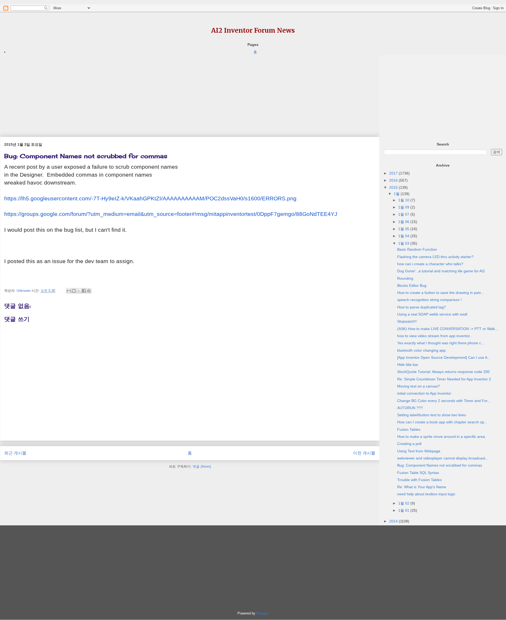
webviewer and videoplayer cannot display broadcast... (442, 458)
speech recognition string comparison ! (429, 300)
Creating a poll (409, 444)
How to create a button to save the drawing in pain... (440, 292)
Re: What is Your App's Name (421, 487)
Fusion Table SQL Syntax (418, 473)
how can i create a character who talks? (430, 264)
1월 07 (404, 214)
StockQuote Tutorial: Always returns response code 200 (443, 372)
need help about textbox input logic (426, 494)
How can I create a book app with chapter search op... (442, 422)
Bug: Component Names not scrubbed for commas (439, 465)
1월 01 (404, 510)
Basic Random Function (417, 249)
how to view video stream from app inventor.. (434, 336)
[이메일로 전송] (68, 290)
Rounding (405, 278)
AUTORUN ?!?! (410, 408)
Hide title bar (407, 364)
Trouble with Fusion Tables (419, 480)
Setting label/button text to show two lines (431, 415)
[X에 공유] (78, 290)
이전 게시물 (364, 453)
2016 (394, 180)
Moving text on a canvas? (418, 386)
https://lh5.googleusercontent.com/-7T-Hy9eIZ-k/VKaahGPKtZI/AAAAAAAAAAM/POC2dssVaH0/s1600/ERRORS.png (150, 198)
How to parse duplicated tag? (421, 307)
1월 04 (404, 236)
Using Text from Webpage (418, 451)
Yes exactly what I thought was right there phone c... (440, 343)
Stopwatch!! (407, 321)
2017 (394, 173)
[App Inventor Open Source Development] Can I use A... (443, 357)
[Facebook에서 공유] (83, 290)
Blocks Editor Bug (411, 285)
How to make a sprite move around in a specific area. (441, 436)
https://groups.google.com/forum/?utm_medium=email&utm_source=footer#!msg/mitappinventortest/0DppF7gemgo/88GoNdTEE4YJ (170, 214)
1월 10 (404, 200)
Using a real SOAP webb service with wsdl (432, 314)
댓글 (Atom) (202, 466)
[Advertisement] (158, 92)
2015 (394, 187)
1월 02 (404, 503)
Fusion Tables (408, 429)
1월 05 (404, 229)
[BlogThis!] (73, 290)
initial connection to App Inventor (424, 393)
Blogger (262, 613)
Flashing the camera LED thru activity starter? (435, 257)
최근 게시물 (15, 453)
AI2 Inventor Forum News (253, 30)
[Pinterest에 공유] (88, 290)
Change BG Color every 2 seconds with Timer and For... (443, 401)
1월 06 (404, 222)
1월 (397, 194)
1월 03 (404, 243)
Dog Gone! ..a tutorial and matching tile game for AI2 (441, 271)
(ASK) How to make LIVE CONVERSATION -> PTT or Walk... (447, 329)
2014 (394, 521)
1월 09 (404, 207)
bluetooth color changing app (421, 350)
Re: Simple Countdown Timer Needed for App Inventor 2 (444, 379)
